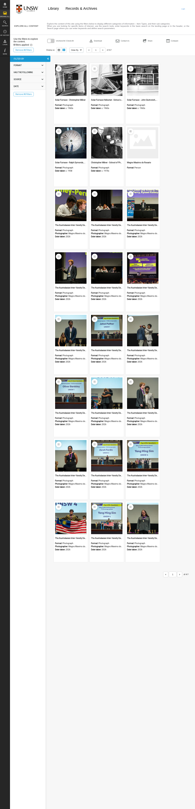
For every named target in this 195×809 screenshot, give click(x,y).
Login (5, 44)
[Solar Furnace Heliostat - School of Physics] (106, 80)
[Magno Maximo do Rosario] (142, 143)
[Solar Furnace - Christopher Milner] (71, 80)
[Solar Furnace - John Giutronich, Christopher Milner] (142, 80)
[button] (122, 41)
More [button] (5, 54)
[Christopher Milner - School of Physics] (106, 143)
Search (5, 26)
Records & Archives (81, 8)
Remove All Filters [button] (24, 50)
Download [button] (95, 41)
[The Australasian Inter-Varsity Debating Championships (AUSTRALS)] (71, 205)
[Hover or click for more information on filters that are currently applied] (31, 45)
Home (5, 7)
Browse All (5, 16)
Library (53, 8)
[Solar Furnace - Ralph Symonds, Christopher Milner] (71, 143)
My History (4, 35)
